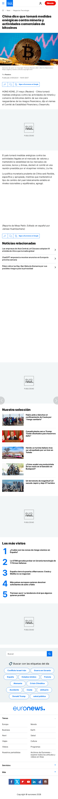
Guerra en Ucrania (42, 670)
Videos (5, 747)
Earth (33, 730)
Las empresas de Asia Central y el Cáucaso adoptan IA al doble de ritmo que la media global (26, 249)
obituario (44, 690)
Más (4, 772)
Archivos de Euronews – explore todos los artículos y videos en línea (43, 754)
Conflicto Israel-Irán (16, 670)
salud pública (39, 696)
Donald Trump (18, 696)
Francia (47, 677)
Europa (5, 724)
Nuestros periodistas (11, 752)
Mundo (34, 724)
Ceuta (29, 690)
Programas (35, 747)
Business (6, 730)
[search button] (49, 653)
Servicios (6, 765)
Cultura (34, 741)
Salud (33, 735)
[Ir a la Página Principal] (9, 3)
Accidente (14, 690)
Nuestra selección (16, 410)
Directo (50, 3)
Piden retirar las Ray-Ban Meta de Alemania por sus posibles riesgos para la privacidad (24, 267)
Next (8, 10)
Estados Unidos (29, 677)
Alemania (17, 683)
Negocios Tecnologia (21, 10)
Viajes (4, 741)
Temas (5, 718)
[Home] (3, 10)
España (10, 677)
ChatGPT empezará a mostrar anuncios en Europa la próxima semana (25, 258)
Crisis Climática (37, 683)
